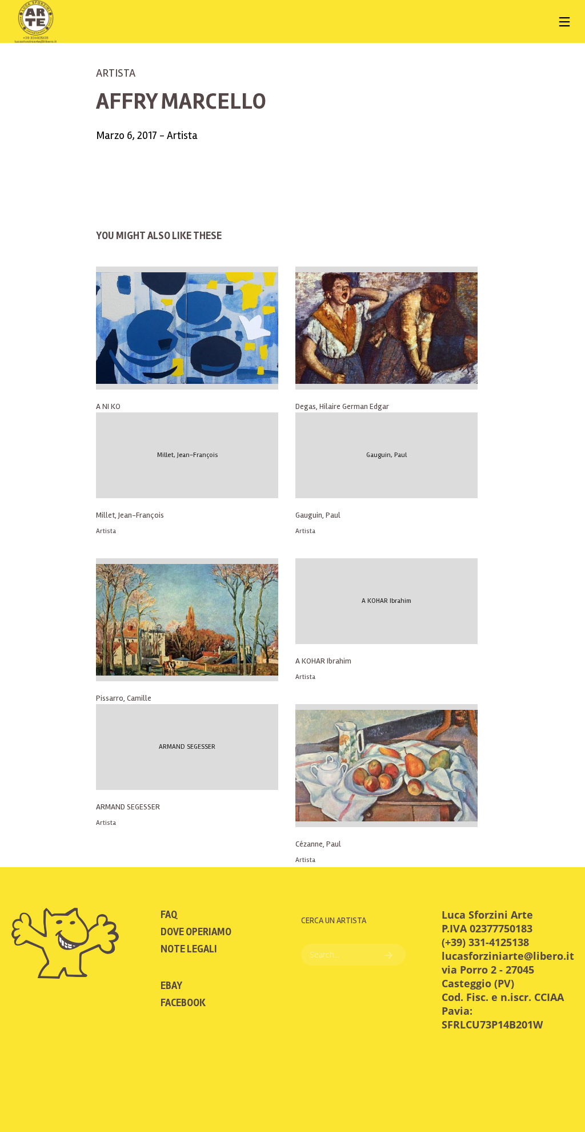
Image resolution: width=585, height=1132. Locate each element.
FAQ (169, 914)
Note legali (189, 949)
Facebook (183, 1002)
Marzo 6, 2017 (127, 135)
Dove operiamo (196, 932)
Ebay (171, 985)
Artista (115, 73)
